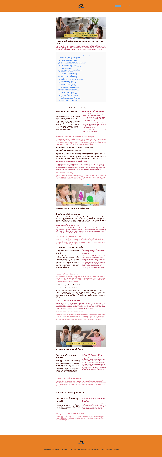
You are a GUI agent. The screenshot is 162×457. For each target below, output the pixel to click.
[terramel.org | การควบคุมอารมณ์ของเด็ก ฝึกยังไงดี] (81, 6)
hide (63, 54)
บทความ (40, 6)
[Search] (32, 6)
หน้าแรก (36, 6)
